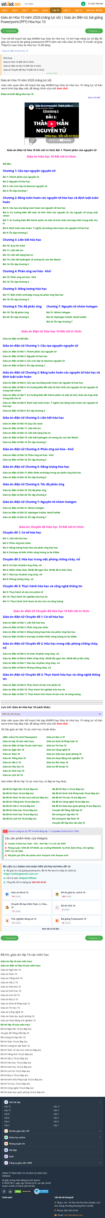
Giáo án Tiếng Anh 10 (11, 978)
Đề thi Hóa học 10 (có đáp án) (16, 1062)
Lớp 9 (45, 10)
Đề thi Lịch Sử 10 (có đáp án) (15, 1071)
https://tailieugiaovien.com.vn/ (21, 873)
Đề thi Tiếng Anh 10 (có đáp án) (17, 1054)
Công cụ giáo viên (20, 1163)
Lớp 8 (35, 10)
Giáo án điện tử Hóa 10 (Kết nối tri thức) (22, 65)
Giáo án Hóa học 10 (11, 986)
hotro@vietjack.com (73, 1215)
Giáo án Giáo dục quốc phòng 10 (17, 1016)
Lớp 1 (56, 1125)
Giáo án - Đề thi (94, 10)
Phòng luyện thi (17, 1143)
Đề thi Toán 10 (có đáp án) (14, 1041)
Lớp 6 (15, 10)
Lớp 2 (6, 1125)
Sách (11, 1156)
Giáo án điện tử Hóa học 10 (15, 50)
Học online (97, 3)
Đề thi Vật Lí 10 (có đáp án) (14, 1058)
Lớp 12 (78, 10)
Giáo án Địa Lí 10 (9, 999)
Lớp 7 (25, 10)
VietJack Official (27, 877)
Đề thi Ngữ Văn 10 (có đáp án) (16, 1028)
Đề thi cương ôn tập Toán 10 (15, 1045)
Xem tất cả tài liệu (50, 929)
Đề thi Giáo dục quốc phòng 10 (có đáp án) (23, 1092)
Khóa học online (17, 1137)
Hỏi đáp (13, 1150)
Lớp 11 (67, 10)
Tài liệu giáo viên (19, 1131)
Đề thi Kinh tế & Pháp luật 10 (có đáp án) (21, 1079)
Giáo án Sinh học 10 (11, 990)
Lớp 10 (55, 10)
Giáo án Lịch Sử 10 (10, 995)
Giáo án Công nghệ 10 (12, 1011)
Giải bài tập (14, 1102)
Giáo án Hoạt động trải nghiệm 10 (18, 1020)
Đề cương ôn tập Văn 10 (13, 1037)
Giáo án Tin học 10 (10, 1007)
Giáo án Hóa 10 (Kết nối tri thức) (18, 61)
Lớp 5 (56, 1118)
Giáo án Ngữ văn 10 (11, 969)
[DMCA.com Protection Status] (23, 1191)
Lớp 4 (6, 1121)
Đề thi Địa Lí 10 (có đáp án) (14, 1075)
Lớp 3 (56, 1121)
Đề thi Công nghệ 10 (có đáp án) (17, 1087)
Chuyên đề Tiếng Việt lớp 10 (15, 1033)
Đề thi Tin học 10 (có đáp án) (15, 1083)
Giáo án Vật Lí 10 (9, 982)
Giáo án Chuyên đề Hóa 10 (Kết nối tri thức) (23, 69)
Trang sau (93, 31)
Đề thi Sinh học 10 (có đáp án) (16, 1066)
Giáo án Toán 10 (9, 973)
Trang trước (10, 31)
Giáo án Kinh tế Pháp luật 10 (15, 1003)
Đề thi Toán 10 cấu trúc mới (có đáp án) (21, 1049)
